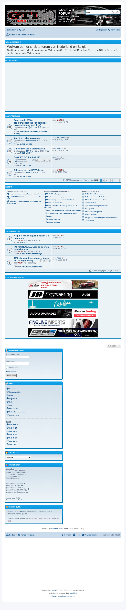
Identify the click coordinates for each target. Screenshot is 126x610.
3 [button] (106, 180)
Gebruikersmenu (16, 350)
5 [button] (111, 180)
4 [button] (108, 180)
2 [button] (103, 180)
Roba (23, 500)
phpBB (54, 590)
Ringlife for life (31, 128)
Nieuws (23, 242)
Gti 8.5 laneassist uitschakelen (29, 148)
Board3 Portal (56, 529)
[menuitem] (22, 30)
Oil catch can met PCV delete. (29, 170)
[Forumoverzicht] (31, 15)
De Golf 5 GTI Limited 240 (27, 157)
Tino (58, 157)
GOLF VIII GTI (26, 153)
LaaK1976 (30, 172)
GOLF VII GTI (26, 144)
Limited (17, 162)
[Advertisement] (66, 86)
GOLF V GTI (25, 166)
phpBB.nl (73, 593)
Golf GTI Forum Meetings (31, 254)
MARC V (29, 151)
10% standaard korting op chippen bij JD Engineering (31, 259)
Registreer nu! (11, 371)
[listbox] (18, 457)
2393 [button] (117, 180)
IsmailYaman (31, 140)
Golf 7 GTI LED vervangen (27, 138)
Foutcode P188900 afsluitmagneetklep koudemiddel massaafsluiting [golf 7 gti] (30, 123)
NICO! (59, 120)
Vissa (59, 258)
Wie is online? (15, 507)
